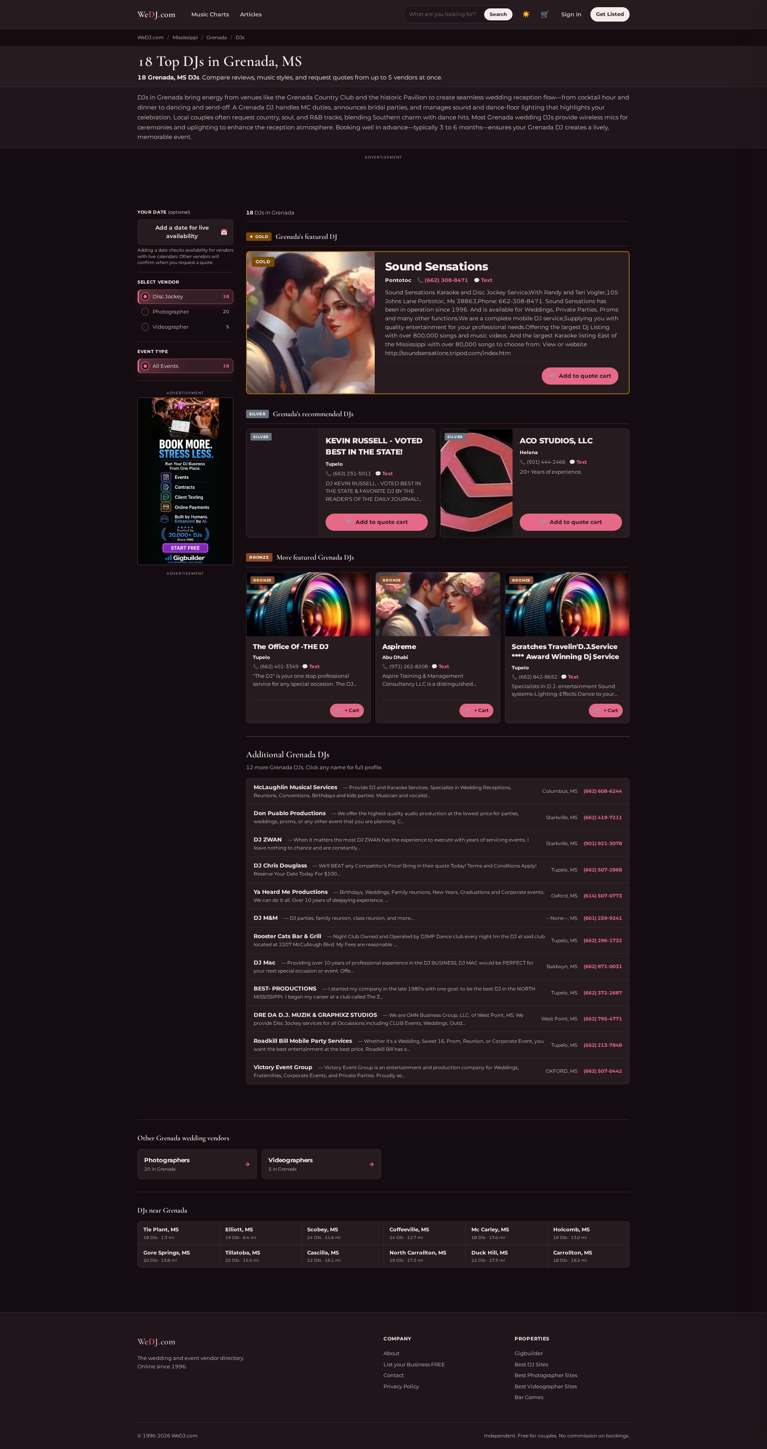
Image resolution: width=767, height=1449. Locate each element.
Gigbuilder (529, 1353)
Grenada (217, 37)
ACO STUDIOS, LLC (556, 440)
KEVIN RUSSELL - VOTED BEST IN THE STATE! (374, 446)
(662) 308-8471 (446, 280)
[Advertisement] (383, 179)
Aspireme (399, 647)
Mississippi (185, 37)
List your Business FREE (414, 1364)
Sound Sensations (436, 266)
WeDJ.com (150, 37)
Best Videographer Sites (546, 1386)
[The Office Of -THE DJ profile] (308, 604)
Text (483, 280)
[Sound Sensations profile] (311, 322)
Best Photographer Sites (546, 1375)
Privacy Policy (401, 1386)
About (391, 1353)
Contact (394, 1375)
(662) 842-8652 (538, 677)
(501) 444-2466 (546, 462)
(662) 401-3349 (279, 666)
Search (498, 14)
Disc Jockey (168, 296)
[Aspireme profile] (438, 604)
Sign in (571, 14)
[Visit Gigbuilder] (185, 481)
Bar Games (529, 1397)
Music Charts (210, 14)
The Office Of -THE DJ (290, 647)
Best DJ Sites (531, 1364)
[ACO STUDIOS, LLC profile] (477, 483)
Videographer (171, 327)
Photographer (171, 311)
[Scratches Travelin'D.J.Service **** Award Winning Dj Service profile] (567, 604)
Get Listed (610, 14)
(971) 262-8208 (408, 666)
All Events (165, 365)
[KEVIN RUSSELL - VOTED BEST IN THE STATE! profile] (282, 483)
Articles (251, 14)
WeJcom (156, 14)
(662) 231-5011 (352, 473)
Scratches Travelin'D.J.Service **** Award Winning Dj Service (565, 652)
